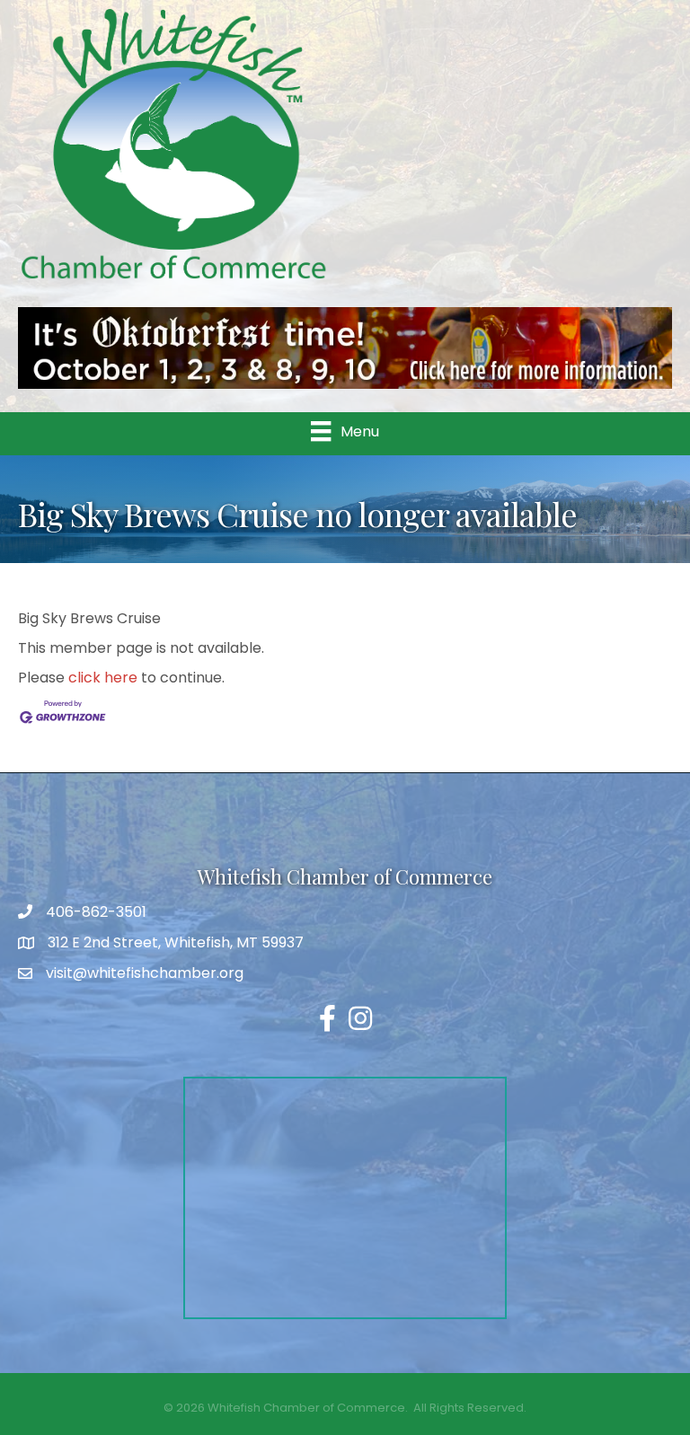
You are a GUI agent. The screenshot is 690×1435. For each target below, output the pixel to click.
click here (102, 677)
